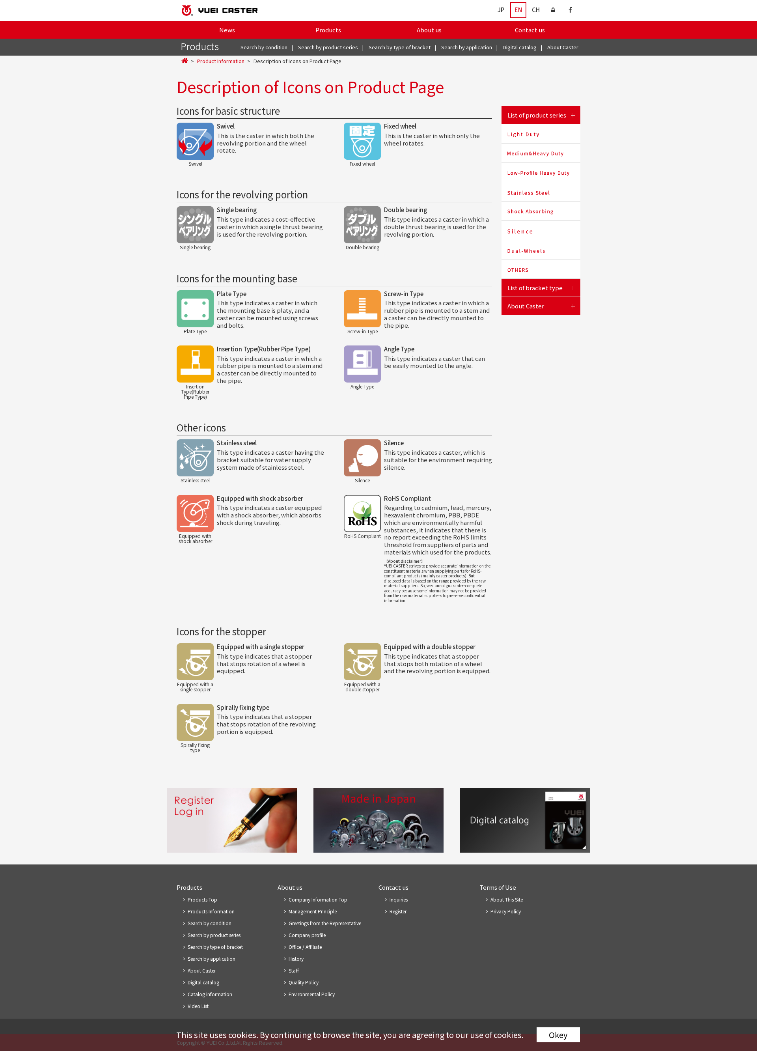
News (227, 30)
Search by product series (328, 47)
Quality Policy (304, 982)
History (296, 958)
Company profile (307, 935)
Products (328, 30)
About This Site (506, 899)
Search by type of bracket (400, 47)
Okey (558, 1034)
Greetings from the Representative (325, 923)
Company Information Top (318, 899)
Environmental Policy (312, 994)
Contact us (530, 30)
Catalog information (210, 994)
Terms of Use (497, 887)
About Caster (562, 47)
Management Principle (313, 911)
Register (398, 911)
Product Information (220, 60)
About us (429, 30)
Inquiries (399, 899)
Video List (198, 1005)
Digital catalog (520, 47)
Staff (294, 970)
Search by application (466, 47)
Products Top (202, 899)
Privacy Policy (505, 911)
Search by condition (264, 47)
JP (501, 10)
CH (536, 10)
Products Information (211, 911)
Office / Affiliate (305, 946)
